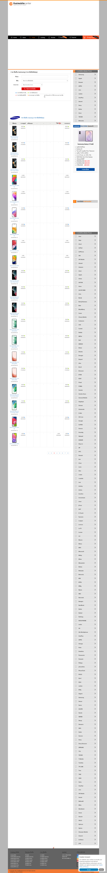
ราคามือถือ (42, 855)
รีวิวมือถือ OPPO (28, 861)
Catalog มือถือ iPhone (14, 858)
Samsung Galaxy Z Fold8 (85, 144)
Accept (89, 869)
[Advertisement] (53, 23)
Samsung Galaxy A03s (14, 443)
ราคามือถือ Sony (43, 865)
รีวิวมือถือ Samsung (29, 856)
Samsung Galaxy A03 (14, 265)
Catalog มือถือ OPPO (14, 861)
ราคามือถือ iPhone (43, 858)
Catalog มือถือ (13, 855)
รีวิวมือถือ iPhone (28, 858)
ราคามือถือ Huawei (44, 860)
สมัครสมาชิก (64, 856)
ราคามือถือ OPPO (43, 861)
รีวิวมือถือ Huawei (28, 860)
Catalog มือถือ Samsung (15, 856)
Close (101, 869)
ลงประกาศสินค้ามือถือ (66, 855)
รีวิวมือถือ (27, 855)
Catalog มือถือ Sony (14, 866)
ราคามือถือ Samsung (44, 856)
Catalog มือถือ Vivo (14, 863)
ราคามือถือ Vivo (43, 863)
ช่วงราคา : (16, 84)
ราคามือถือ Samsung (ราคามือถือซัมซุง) (32, 117)
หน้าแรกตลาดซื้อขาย (66, 858)
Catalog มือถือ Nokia (14, 865)
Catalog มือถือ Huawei (14, 860)
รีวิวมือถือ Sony (28, 865)
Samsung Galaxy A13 (14, 250)
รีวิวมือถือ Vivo (28, 863)
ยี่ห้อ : (17, 80)
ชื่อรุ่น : (17, 76)
